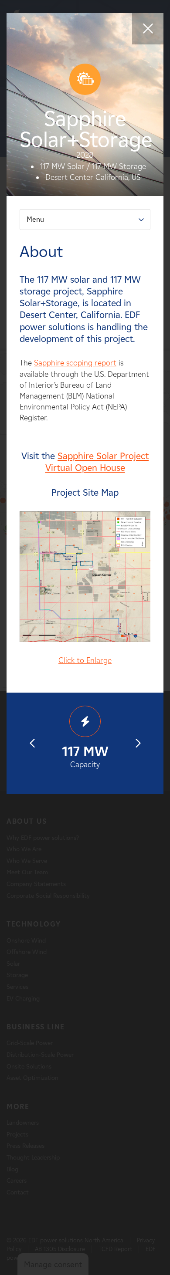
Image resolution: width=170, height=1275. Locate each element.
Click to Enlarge (85, 660)
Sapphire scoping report (75, 363)
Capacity (85, 756)
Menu (35, 219)
